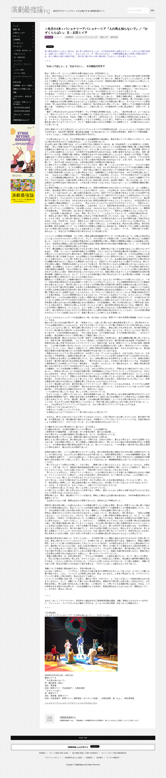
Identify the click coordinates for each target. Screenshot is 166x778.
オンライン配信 (19, 73)
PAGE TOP (83, 738)
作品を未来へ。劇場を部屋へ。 (22, 97)
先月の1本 (17, 82)
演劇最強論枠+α (67, 717)
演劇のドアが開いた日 (21, 89)
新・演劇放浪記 (19, 57)
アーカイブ (17, 46)
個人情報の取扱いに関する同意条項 (85, 753)
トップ (15, 26)
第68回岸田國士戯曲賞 (22, 111)
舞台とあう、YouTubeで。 (21, 116)
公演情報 (16, 40)
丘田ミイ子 (104, 37)
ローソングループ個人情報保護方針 (114, 753)
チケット (16, 36)
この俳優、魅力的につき (22, 50)
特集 (15, 92)
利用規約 (42, 753)
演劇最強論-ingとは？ (21, 120)
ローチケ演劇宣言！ (114, 758)
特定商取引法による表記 (73, 758)
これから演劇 (19, 70)
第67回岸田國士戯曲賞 (22, 108)
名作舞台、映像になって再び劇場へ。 (22, 103)
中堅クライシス (19, 54)
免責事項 (89, 758)
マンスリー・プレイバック (22, 65)
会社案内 (99, 758)
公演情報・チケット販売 (22, 85)
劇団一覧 (16, 29)
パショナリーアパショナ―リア (87, 37)
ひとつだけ (18, 61)
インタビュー (18, 43)
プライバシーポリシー (53, 758)
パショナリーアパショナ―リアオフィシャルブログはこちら (71, 703)
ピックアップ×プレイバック (22, 78)
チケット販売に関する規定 (58, 753)
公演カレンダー (19, 33)
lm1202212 (69, 37)
